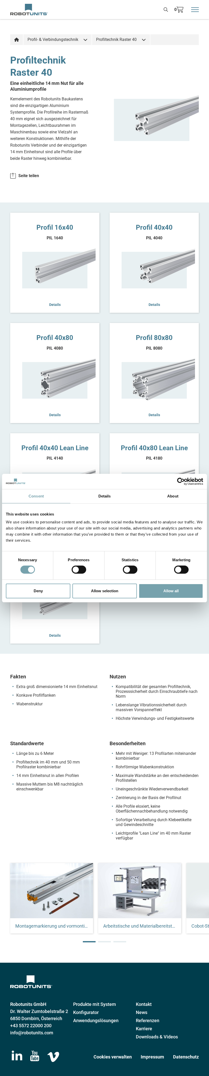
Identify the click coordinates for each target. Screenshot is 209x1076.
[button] (89, 941)
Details (55, 305)
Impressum (152, 1056)
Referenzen (147, 1020)
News (141, 1012)
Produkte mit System (94, 1004)
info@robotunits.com (31, 1032)
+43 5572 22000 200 (30, 1025)
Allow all (171, 591)
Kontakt (144, 1004)
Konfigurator (86, 1012)
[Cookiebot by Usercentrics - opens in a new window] (181, 481)
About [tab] (172, 496)
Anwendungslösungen (96, 1020)
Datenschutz (186, 1056)
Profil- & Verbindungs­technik (53, 39)
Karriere (144, 1028)
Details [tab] (104, 496)
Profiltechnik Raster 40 (116, 39)
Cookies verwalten (113, 1056)
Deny (38, 591)
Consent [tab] (36, 496)
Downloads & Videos (157, 1036)
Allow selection (104, 591)
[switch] (79, 570)
